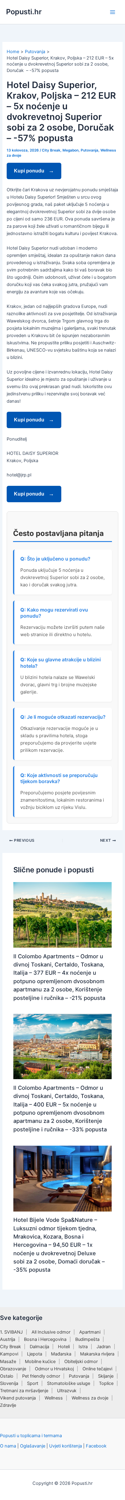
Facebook (96, 1446)
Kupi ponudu (30, 170)
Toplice (106, 1383)
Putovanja (89, 150)
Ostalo (6, 1376)
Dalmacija (39, 1346)
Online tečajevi (97, 1369)
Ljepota (34, 1354)
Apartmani (89, 1332)
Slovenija (9, 1383)
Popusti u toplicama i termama (31, 1435)
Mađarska (61, 1354)
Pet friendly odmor (41, 1376)
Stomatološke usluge (68, 1383)
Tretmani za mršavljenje (24, 1390)
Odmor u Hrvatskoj (54, 1369)
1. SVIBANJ (11, 1332)
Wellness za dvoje (90, 1398)
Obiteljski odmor (81, 1361)
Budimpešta (87, 1339)
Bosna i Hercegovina (45, 1339)
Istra (83, 1346)
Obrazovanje (13, 1369)
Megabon (70, 150)
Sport (32, 1383)
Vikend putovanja (18, 1398)
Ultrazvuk (66, 1390)
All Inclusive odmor (51, 1332)
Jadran (103, 1346)
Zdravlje (8, 1405)
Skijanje (105, 1376)
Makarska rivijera (97, 1354)
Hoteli (64, 1346)
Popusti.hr (24, 11)
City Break (51, 150)
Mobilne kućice (40, 1361)
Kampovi (9, 1354)
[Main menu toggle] (112, 12)
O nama (8, 1446)
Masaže (8, 1361)
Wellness (54, 1398)
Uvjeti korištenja (65, 1446)
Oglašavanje (32, 1446)
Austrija (7, 1339)
